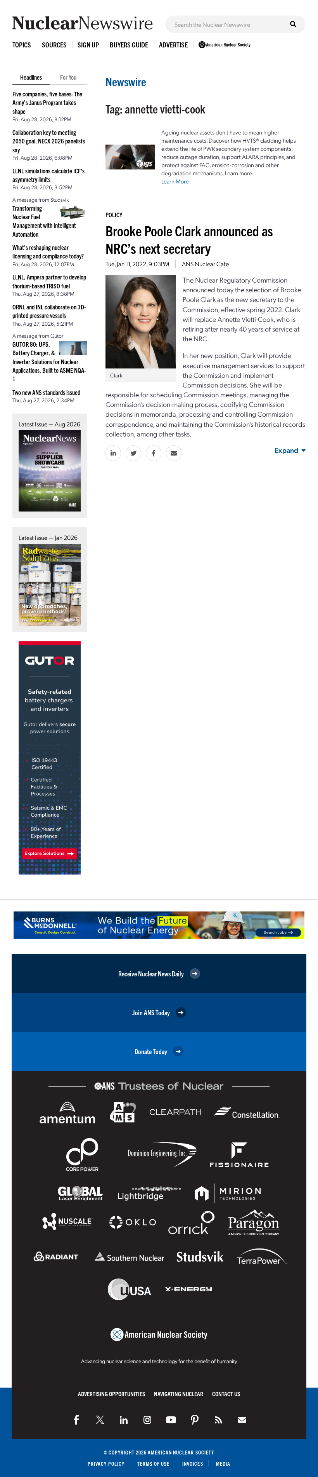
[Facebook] (76, 1420)
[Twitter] (100, 1420)
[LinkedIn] (124, 1420)
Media (223, 1463)
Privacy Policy (106, 1463)
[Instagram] (147, 1420)
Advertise (173, 44)
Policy (113, 214)
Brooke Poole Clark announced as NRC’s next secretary (189, 239)
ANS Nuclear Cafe (205, 264)
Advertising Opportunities (111, 1393)
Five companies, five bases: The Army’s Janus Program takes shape (47, 102)
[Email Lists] (242, 1420)
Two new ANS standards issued (46, 392)
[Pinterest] (195, 1420)
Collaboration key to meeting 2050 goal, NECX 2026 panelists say (48, 141)
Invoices (192, 1463)
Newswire (125, 81)
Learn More (175, 181)
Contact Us (226, 1393)
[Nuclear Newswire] (218, 1420)
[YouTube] (171, 1420)
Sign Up (88, 44)
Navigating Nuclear (178, 1393)
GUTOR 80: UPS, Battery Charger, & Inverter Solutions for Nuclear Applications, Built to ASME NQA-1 (49, 361)
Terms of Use (153, 1463)
